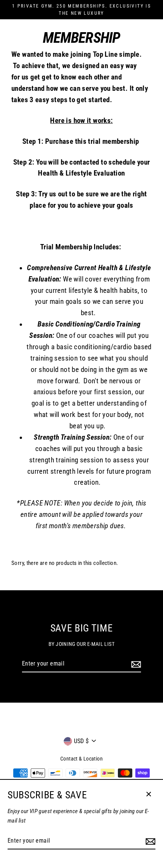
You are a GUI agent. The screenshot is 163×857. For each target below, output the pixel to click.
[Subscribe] (135, 664)
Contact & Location (81, 759)
